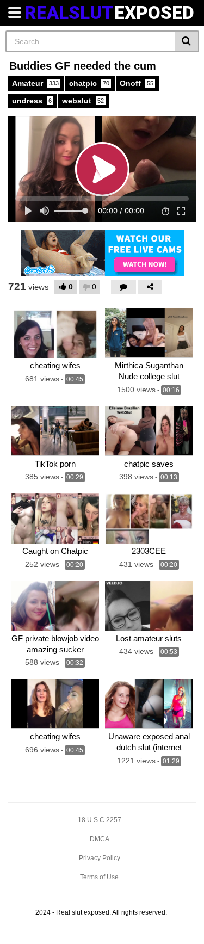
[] (187, 41)
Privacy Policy (99, 858)
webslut (83, 100)
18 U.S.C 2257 (99, 820)
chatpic (89, 83)
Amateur (35, 83)
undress (32, 100)
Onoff (136, 83)
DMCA (99, 839)
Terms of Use (99, 877)
